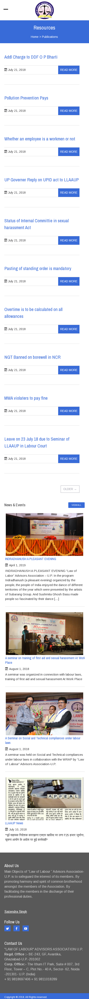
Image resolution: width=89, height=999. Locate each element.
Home (34, 36)
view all (76, 505)
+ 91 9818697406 (17, 979)
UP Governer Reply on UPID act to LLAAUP (41, 180)
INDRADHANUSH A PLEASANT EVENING (30, 559)
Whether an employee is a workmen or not (39, 139)
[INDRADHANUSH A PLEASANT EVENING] (44, 534)
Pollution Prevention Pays (26, 98)
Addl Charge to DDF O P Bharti (31, 57)
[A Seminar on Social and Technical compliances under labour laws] (44, 714)
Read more (68, 69)
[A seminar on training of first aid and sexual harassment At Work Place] (44, 634)
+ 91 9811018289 (44, 979)
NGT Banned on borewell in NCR (32, 357)
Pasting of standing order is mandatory (37, 268)
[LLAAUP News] (44, 799)
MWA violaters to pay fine (26, 398)
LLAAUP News (14, 823)
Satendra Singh (15, 911)
